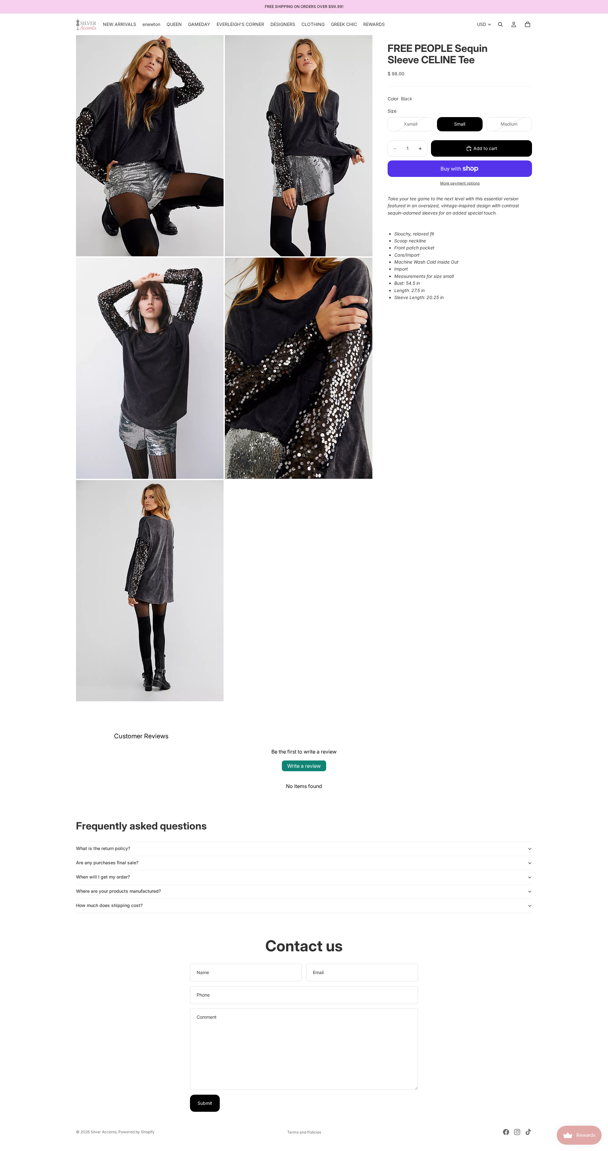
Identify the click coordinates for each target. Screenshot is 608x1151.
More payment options (460, 183)
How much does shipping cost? (109, 905)
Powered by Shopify (136, 1131)
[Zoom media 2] (298, 145)
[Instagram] (517, 1132)
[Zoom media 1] (150, 145)
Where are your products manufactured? (118, 891)
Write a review (304, 766)
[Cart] (528, 24)
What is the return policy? (103, 848)
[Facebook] (506, 1132)
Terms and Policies (304, 1132)
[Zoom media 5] (150, 590)
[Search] (500, 24)
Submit (205, 1103)
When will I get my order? (103, 876)
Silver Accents (104, 1131)
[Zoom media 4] (298, 368)
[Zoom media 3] (150, 368)
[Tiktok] (528, 1132)
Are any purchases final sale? (107, 862)
